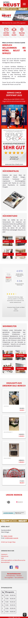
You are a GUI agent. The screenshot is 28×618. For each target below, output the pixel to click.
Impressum (4, 554)
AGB (2, 558)
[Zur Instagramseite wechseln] (17, 567)
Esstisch (6, 406)
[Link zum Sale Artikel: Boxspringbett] (14, 423)
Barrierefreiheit (5, 562)
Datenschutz (4, 556)
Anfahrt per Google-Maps (8, 542)
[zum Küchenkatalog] (14, 200)
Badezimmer (7, 458)
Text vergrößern (9, 578)
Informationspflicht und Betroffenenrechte (13, 560)
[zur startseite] (11, 3)
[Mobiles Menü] (24, 4)
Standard (19, 576)
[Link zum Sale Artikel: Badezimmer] (14, 449)
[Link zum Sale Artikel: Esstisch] (14, 397)
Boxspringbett (8, 432)
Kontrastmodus (10, 576)
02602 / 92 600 (8, 536)
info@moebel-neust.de (11, 538)
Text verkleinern (19, 578)
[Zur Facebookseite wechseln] (11, 567)
